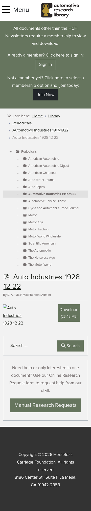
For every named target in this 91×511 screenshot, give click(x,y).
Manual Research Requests (45, 405)
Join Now (45, 94)
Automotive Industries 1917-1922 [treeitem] (52, 194)
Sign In (45, 64)
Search (72, 345)
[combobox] (31, 345)
